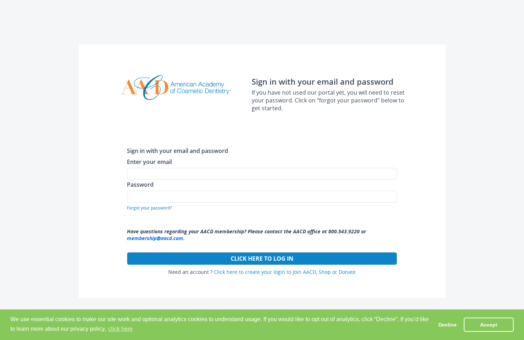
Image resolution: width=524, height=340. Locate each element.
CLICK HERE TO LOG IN (262, 258)
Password (140, 184)
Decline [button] (447, 325)
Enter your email (149, 161)
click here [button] (120, 329)
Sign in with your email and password (177, 150)
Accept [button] (488, 325)
